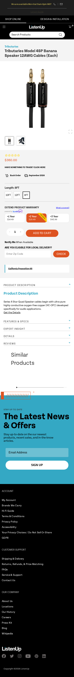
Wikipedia (7, 633)
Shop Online (13, 19)
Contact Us (8, 580)
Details (9, 336)
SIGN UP (37, 465)
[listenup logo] (37, 27)
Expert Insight (14, 329)
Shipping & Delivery (13, 558)
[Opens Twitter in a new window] (13, 656)
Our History (8, 612)
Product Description (19, 285)
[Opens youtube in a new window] (29, 656)
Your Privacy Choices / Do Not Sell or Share (27, 532)
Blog (4, 628)
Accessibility (9, 527)
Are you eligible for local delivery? (28, 247)
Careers (6, 617)
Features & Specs (16, 321)
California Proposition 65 (20, 268)
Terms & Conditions (13, 516)
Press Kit (7, 622)
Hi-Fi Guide (8, 511)
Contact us (61, 4)
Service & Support (12, 575)
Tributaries (11, 46)
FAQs (5, 569)
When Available (19, 242)
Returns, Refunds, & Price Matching (22, 564)
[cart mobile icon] (70, 27)
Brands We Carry (12, 505)
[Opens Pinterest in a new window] (37, 656)
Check (61, 254)
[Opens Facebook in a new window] (5, 656)
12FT (17, 195)
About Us (7, 601)
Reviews (10, 343)
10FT (8, 195)
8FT (26, 195)
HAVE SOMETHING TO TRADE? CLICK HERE (25, 167)
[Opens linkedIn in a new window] (45, 656)
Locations (7, 606)
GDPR (5, 538)
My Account (9, 500)
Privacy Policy (10, 521)
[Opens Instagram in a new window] (21, 656)
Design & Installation (54, 19)
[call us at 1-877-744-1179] (56, 4)
